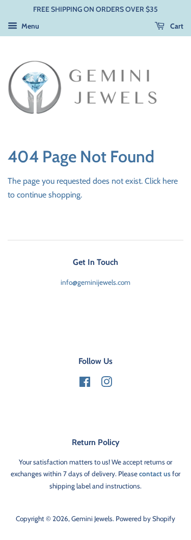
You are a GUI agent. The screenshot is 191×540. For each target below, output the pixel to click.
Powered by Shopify (145, 518)
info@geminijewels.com (95, 282)
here (170, 181)
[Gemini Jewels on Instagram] (106, 384)
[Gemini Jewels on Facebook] (85, 384)
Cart (176, 26)
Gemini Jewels (92, 518)
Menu (29, 26)
